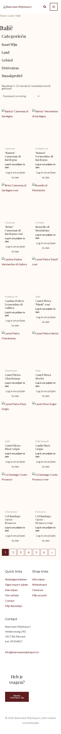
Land (10, 15)
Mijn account (39, 595)
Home (3, 15)
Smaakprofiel (12, 76)
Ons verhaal (12, 595)
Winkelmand (39, 584)
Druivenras (10, 68)
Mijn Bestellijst (13, 605)
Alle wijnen (11, 590)
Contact (9, 600)
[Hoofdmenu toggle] (54, 7)
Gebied (7, 60)
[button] (44, 7)
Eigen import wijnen (16, 584)
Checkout (37, 590)
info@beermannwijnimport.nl (22, 652)
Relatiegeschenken (16, 579)
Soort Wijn (9, 44)
